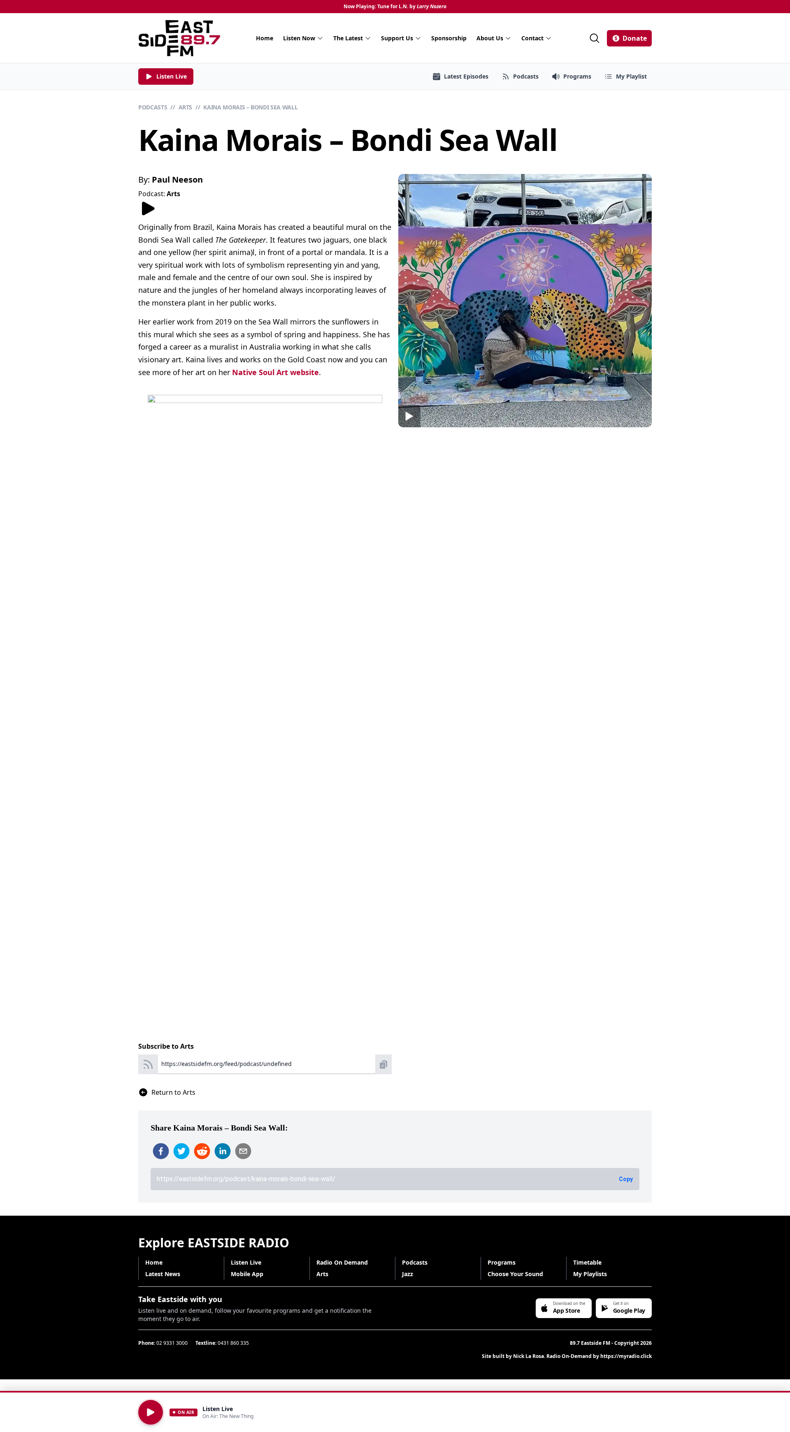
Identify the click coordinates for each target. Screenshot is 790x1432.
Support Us (397, 38)
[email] (243, 1151)
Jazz (407, 1274)
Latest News (162, 1274)
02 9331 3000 (172, 1342)
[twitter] (181, 1151)
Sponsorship (449, 38)
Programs (502, 1262)
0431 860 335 (233, 1342)
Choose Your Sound (515, 1274)
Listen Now (299, 38)
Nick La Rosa (528, 1356)
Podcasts (152, 107)
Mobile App (247, 1274)
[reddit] (202, 1151)
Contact (532, 38)
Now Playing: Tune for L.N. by (395, 6)
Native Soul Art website (275, 372)
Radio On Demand (342, 1262)
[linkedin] (222, 1151)
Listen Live (246, 1262)
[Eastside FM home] (179, 38)
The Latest (348, 38)
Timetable (587, 1262)
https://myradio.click (626, 1356)
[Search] (594, 38)
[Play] (150, 1412)
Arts (186, 107)
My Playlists (590, 1274)
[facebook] (161, 1151)
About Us (489, 38)
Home (264, 38)
